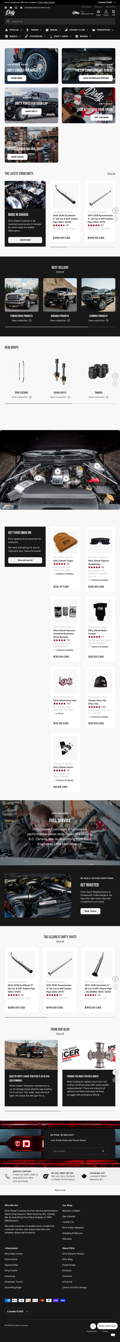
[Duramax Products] (60, 295)
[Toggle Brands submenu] (90, 36)
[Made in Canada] (25, 195)
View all (111, 173)
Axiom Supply (60, 392)
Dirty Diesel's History (73, 1253)
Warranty (67, 1238)
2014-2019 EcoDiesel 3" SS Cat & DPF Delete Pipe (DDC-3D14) (65, 218)
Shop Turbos (90, 911)
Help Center (110, 7)
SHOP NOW (16, 78)
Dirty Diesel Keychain (64, 700)
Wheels (14, 36)
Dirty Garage (34, 2)
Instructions (86, 7)
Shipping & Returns (72, 1233)
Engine (54, 30)
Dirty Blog (67, 1259)
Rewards (98, 7)
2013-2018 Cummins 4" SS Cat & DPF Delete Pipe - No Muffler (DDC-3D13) (98, 988)
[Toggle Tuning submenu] (40, 30)
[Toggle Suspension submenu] (45, 36)
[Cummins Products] (98, 295)
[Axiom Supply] (60, 371)
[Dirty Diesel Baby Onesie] (100, 611)
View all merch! (25, 560)
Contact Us (68, 1222)
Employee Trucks (14, 1281)
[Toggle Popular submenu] (21, 30)
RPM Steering (21, 392)
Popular (14, 30)
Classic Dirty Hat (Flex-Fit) (97, 702)
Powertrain (103, 30)
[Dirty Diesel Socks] (65, 748)
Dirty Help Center (14, 1253)
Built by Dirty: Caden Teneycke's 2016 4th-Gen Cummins (29, 1078)
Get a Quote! (68, 1216)
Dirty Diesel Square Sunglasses (98, 562)
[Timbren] (98, 371)
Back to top (60, 1190)
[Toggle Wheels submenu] (20, 36)
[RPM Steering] (21, 371)
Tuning (34, 30)
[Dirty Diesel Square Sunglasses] (100, 542)
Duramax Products (60, 316)
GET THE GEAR (102, 117)
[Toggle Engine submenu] (60, 30)
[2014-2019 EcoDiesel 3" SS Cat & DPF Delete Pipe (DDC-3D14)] (65, 195)
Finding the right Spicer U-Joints (83, 1076)
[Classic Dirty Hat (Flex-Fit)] (100, 681)
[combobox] (60, 21)
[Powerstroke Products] (21, 295)
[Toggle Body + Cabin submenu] (70, 36)
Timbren (98, 392)
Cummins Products (98, 316)
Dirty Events (11, 1270)
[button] (113, 12)
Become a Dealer (71, 1210)
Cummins (67, 1276)
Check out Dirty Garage (74, 1287)
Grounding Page (13, 1287)
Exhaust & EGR (77, 30)
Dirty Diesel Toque (63, 560)
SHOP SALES (17, 157)
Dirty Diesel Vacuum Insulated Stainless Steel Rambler (64, 633)
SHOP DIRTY (31, 111)
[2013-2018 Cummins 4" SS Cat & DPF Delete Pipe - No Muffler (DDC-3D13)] (98, 964)
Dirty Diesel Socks (63, 767)
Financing (10, 1276)
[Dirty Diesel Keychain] (65, 681)
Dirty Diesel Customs (19, 1325)
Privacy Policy (92, 1331)
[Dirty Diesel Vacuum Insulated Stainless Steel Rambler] (65, 611)
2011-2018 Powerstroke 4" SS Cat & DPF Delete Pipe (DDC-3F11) (100, 218)
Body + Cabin (61, 36)
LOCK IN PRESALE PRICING (96, 78)
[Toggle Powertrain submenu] (112, 30)
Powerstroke (69, 1265)
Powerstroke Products (21, 316)
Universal (67, 1281)
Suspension (36, 36)
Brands (84, 36)
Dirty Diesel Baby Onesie (97, 632)
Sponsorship (11, 1265)
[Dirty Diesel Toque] (65, 542)
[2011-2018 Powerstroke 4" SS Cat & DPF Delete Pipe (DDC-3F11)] (100, 195)
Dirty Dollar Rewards (73, 1227)
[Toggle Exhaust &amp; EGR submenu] (87, 30)
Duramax (67, 1270)
